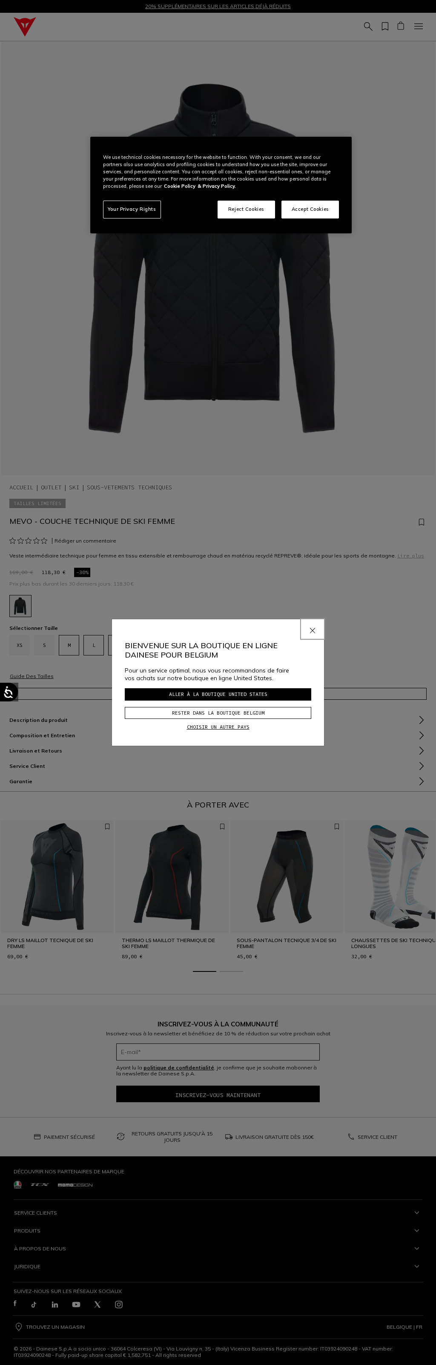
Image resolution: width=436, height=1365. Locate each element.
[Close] (312, 629)
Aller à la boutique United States (218, 694)
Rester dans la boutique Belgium (218, 713)
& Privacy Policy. (217, 186)
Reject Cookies (246, 209)
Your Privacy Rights (132, 209)
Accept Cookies (310, 209)
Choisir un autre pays (218, 727)
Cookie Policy (179, 186)
